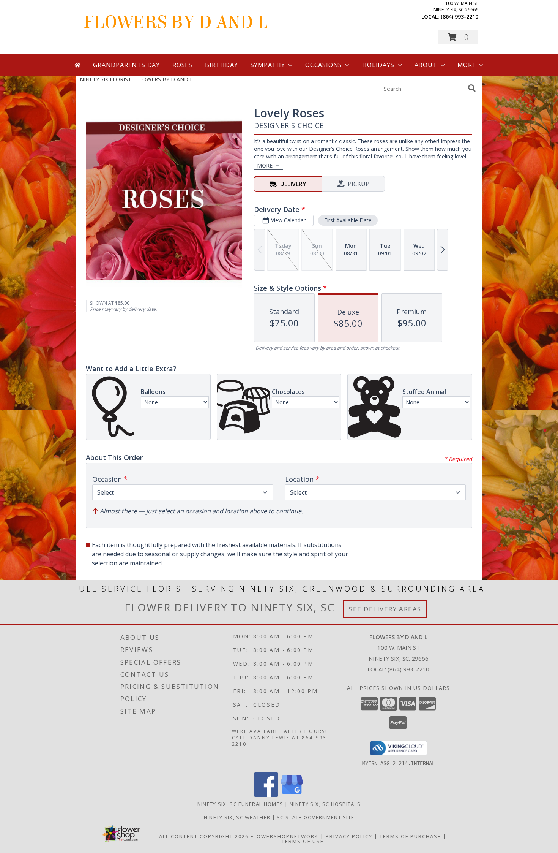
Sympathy (268, 65)
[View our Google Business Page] (292, 794)
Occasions (323, 65)
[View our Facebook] (266, 794)
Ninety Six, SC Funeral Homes (240, 804)
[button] (458, 37)
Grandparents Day (126, 65)
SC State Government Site (315, 817)
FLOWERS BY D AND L (176, 22)
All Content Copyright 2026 (204, 836)
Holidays (378, 65)
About (426, 65)
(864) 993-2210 (459, 16)
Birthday (221, 65)
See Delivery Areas (385, 609)
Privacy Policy (349, 836)
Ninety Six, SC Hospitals (325, 804)
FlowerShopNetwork (284, 836)
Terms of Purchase (410, 836)
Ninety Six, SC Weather (237, 817)
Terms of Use (303, 841)
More (466, 65)
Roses (182, 65)
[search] (472, 88)
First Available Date (348, 220)
